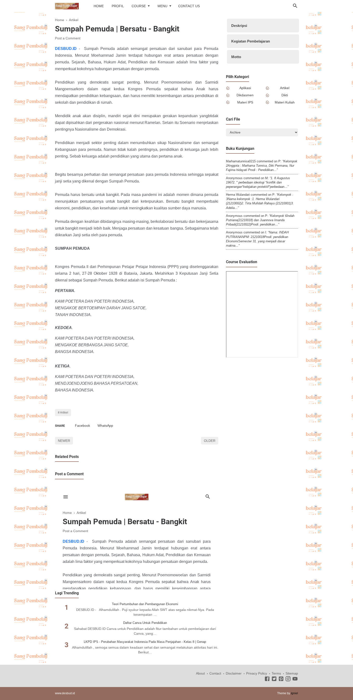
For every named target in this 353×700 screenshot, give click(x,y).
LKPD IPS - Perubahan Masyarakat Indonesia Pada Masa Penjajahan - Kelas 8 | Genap (145, 642)
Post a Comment (67, 38)
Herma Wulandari (238, 194)
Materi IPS (245, 102)
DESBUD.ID (66, 49)
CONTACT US (189, 6)
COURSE (139, 6)
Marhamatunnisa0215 (241, 161)
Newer (64, 441)
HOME (99, 6)
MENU (162, 6)
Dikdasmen (245, 95)
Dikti (284, 95)
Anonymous (234, 178)
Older (209, 441)
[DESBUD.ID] (67, 5)
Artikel (64, 412)
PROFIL (118, 6)
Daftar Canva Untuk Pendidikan (145, 623)
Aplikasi (245, 88)
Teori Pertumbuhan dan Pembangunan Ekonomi (145, 604)
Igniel (294, 693)
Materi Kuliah (285, 102)
